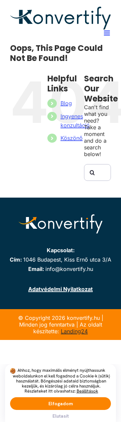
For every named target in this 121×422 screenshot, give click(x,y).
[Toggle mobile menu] (107, 33)
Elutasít (60, 416)
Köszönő (72, 138)
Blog (66, 103)
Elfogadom (60, 404)
